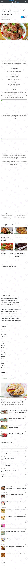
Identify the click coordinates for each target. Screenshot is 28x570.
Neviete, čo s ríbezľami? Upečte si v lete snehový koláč (13, 401)
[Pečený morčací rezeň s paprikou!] (7, 246)
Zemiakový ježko (19, 237)
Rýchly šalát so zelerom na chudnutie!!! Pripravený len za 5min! (17, 426)
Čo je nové (4, 378)
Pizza (2, 349)
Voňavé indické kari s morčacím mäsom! (10, 318)
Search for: (3, 562)
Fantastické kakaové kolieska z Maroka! (10, 302)
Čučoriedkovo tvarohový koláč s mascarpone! (11, 316)
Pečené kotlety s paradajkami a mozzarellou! (11, 309)
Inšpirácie (3, 336)
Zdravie (2, 370)
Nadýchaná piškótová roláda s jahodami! (10, 304)
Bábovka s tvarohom (7, 458)
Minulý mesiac (20, 446)
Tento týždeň (4, 446)
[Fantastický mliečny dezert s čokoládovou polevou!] (21, 246)
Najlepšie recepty (5, 340)
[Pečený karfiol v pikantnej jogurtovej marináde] (7, 230)
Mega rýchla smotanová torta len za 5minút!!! (16, 419)
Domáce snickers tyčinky (8, 470)
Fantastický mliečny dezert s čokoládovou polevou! (20, 255)
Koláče (2, 338)
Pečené (2, 347)
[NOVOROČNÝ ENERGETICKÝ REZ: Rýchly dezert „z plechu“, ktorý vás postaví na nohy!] (4, 412)
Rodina (2, 358)
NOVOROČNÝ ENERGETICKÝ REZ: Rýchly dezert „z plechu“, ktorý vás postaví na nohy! (17, 412)
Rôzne (2, 361)
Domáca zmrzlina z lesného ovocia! (9, 311)
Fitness (2, 329)
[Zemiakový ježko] (21, 230)
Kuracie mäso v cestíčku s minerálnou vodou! (11, 320)
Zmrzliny (3, 372)
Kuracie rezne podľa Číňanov (9, 476)
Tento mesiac (12, 446)
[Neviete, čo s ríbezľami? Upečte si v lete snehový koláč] (14, 390)
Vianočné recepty (5, 367)
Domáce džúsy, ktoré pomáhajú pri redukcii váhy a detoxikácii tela (13, 464)
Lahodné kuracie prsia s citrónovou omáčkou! (11, 307)
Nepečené (3, 345)
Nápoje (2, 343)
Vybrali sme (12, 378)
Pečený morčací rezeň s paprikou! (7, 254)
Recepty (12, 16)
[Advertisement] (14, 50)
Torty (2, 365)
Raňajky (3, 354)
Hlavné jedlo (5, 16)
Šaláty (2, 363)
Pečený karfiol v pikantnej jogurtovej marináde (6, 239)
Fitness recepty (4, 331)
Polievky (3, 352)
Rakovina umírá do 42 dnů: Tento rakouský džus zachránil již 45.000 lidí (16, 434)
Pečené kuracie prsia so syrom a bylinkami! (10, 313)
